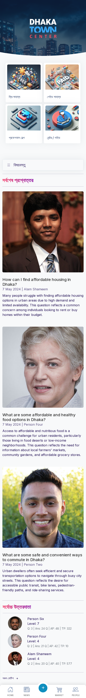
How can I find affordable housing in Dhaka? (36, 282)
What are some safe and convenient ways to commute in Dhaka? (42, 557)
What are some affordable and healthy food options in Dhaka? (39, 417)
